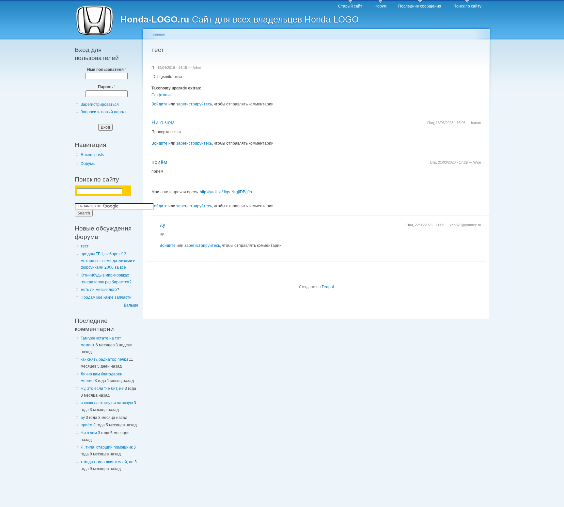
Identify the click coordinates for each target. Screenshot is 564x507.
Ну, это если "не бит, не (102, 388)
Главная (158, 34)
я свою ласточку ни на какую (107, 403)
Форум (380, 6)
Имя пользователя (106, 69)
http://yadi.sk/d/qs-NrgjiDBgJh (226, 192)
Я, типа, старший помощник (107, 447)
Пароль (106, 87)
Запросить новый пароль (104, 112)
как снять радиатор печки (104, 359)
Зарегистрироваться (100, 104)
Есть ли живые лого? (100, 289)
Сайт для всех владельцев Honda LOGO (239, 19)
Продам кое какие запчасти (106, 297)
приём (86, 425)
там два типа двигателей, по (107, 462)
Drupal (328, 287)
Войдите (159, 104)
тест (85, 246)
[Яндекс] (82, 191)
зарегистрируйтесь (194, 104)
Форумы (88, 163)
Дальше (131, 305)
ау (83, 417)
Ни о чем (89, 433)
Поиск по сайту (467, 6)
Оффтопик (161, 95)
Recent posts (92, 154)
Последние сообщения (419, 6)
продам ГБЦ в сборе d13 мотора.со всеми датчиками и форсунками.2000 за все (108, 261)
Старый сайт (350, 6)
